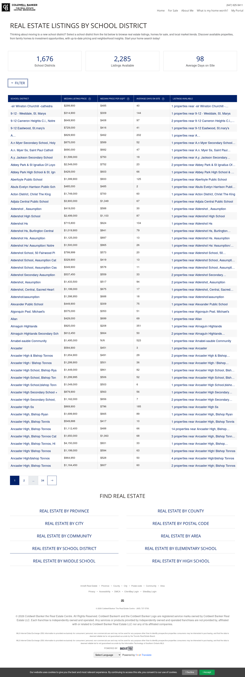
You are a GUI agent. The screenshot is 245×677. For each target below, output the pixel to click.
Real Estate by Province (64, 511)
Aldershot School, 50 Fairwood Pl (33, 252)
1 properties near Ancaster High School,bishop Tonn (203, 385)
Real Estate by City (64, 523)
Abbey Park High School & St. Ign (33, 172)
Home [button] (161, 10)
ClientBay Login (131, 591)
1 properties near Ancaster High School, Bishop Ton (203, 377)
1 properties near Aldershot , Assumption (199, 208)
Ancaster (16, 348)
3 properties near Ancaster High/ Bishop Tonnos (203, 451)
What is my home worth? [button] (212, 10)
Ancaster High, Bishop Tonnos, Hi (33, 443)
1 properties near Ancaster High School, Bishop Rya (203, 370)
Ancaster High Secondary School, (33, 399)
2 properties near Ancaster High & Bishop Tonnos (199, 355)
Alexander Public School (27, 304)
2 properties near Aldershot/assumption (198, 296)
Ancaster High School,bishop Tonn (33, 385)
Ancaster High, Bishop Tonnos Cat (33, 436)
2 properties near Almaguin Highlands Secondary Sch (197, 333)
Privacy (91, 591)
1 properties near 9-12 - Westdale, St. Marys (201, 113)
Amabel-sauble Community (29, 340)
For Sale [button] (173, 10)
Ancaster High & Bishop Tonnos (32, 355)
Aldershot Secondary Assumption (33, 274)
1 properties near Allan (187, 318)
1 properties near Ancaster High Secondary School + (200, 392)
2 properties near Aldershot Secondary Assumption (197, 274)
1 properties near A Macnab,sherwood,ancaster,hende (195, 135)
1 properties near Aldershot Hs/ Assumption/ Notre (201, 245)
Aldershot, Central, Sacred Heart (32, 289)
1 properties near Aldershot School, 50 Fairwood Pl (197, 252)
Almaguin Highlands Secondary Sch (34, 333)
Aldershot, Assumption (26, 282)
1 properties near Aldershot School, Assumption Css (203, 267)
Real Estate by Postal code (180, 523)
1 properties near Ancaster (189, 348)
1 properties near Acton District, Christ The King (203, 194)
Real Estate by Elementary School (181, 548)
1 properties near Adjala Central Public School (202, 201)
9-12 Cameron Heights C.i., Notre (33, 120)
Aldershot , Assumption (26, 208)
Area (162, 585)
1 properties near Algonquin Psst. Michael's (200, 311)
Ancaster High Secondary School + (34, 392)
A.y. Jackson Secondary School (32, 157)
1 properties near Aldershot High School (198, 216)
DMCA (117, 591)
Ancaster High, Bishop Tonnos (31, 429)
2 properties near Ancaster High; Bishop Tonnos (203, 465)
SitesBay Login (149, 591)
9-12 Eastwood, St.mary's (28, 128)
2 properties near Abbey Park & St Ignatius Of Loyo (202, 164)
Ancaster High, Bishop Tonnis (30, 421)
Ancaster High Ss (22, 407)
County (116, 585)
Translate (147, 654)
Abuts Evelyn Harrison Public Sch (33, 186)
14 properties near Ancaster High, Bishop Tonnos (199, 429)
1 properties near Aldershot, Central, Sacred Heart (201, 289)
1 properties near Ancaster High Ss (195, 407)
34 (42, 480)
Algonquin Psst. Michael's (28, 311)
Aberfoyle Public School (26, 179)
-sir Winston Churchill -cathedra (31, 106)
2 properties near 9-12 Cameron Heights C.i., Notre (202, 120)
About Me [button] (187, 10)
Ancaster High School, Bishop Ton (33, 377)
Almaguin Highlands (24, 326)
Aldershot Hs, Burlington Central (32, 230)
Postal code (136, 585)
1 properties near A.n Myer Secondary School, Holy (202, 142)
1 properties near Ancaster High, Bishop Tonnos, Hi (198, 443)
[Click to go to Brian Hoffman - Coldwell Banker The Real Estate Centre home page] (19, 6)
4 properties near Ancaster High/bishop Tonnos (203, 458)
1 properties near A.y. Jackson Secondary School (199, 157)
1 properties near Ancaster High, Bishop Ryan (202, 414)
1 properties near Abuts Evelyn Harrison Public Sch (203, 186)
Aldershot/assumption (25, 296)
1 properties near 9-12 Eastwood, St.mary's (200, 128)
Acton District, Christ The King (31, 194)
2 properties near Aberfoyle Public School (199, 179)
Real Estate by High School (181, 561)
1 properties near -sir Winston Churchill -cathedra (198, 106)
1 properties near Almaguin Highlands (197, 326)
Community (151, 585)
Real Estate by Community (64, 536)
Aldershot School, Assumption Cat (33, 260)
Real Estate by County (181, 511)
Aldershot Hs (19, 223)
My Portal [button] (237, 10)
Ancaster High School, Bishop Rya (33, 370)
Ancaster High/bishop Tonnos (30, 458)
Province (105, 585)
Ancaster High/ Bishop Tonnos (31, 451)
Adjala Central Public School (29, 201)
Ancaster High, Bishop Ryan (29, 414)
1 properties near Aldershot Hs (192, 223)
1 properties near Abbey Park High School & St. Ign (203, 172)
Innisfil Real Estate (88, 585)
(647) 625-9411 (234, 5)
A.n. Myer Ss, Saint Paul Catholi (32, 150)
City (125, 585)
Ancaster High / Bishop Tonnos (31, 363)
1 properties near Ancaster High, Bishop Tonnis (203, 421)
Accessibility (104, 591)
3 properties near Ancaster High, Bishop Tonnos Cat (203, 436)
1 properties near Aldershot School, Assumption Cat (203, 260)
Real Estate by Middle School (64, 561)
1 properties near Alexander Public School (200, 304)
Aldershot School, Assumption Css (34, 267)
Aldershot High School (25, 216)
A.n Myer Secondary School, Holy (33, 142)
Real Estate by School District (64, 548)
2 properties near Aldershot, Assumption (198, 282)
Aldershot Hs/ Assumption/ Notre (32, 245)
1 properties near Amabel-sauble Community (201, 340)
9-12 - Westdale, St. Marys (28, 113)
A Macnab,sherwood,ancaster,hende (34, 135)
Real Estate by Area (181, 536)
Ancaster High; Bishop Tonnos (31, 465)
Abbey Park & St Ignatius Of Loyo (33, 164)
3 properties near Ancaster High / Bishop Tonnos (199, 363)
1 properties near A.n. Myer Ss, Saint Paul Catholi (200, 150)
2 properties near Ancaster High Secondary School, (200, 399)
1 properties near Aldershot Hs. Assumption (201, 238)
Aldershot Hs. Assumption (28, 238)
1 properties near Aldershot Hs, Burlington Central (200, 230)
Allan (14, 318)
